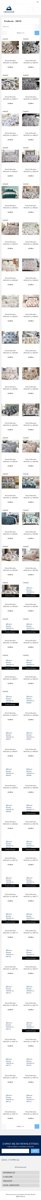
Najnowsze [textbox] (6, 26)
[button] (20, 1173)
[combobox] (20, 26)
